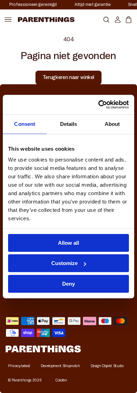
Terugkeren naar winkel (68, 77)
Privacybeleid (19, 366)
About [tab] (112, 124)
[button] (105, 19)
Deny (68, 284)
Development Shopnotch (60, 366)
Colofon (61, 380)
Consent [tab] (24, 124)
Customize (64, 263)
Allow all (68, 243)
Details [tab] (68, 124)
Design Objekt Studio (107, 366)
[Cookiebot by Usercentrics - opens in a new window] (98, 104)
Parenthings (21, 380)
